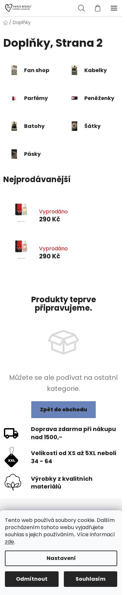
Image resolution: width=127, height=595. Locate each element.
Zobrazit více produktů (61, 272)
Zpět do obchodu (63, 409)
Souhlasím (91, 579)
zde (9, 541)
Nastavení (61, 558)
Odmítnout (32, 579)
